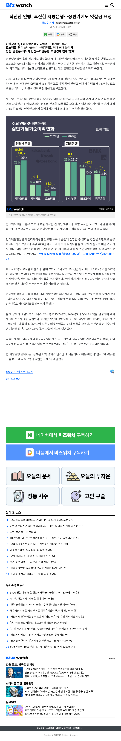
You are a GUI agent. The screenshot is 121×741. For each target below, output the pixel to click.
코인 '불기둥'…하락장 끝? (23, 532)
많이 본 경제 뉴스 (15, 585)
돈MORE (11, 702)
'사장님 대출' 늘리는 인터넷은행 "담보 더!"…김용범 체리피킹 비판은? (47, 616)
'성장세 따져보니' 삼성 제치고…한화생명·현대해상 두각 (40, 634)
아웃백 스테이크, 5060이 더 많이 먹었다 (31, 550)
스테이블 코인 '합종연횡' (20, 683)
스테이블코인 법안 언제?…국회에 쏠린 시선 (46, 688)
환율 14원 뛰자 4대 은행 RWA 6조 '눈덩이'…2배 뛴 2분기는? (55, 672)
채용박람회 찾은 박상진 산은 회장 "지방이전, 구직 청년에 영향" (43, 610)
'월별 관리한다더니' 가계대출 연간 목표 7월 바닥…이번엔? (41, 640)
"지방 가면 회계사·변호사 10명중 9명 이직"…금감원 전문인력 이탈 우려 (48, 628)
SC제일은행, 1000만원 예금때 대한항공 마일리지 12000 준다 (42, 646)
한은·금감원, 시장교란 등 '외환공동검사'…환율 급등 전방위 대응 (57, 676)
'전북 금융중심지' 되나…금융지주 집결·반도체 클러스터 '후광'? (44, 604)
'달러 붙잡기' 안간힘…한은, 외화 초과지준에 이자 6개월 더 (54, 669)
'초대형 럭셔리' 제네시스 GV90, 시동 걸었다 (33, 574)
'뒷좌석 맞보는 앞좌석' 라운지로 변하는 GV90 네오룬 (38, 568)
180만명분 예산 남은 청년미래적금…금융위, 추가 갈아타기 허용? (44, 538)
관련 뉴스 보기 (13, 378)
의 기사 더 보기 (19, 371)
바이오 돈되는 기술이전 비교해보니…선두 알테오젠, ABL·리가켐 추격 (47, 526)
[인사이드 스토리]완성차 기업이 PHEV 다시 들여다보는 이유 (42, 520)
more (112, 658)
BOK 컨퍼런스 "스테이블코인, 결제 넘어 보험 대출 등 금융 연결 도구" (59, 691)
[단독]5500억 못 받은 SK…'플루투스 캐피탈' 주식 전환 (39, 544)
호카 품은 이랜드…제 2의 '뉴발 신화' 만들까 (33, 562)
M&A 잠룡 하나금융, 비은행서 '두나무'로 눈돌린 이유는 (52, 695)
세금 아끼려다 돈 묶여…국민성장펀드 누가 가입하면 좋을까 (54, 710)
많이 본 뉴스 (13, 512)
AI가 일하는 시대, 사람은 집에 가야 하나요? (33, 598)
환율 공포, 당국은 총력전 (20, 664)
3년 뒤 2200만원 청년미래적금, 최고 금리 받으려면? (50, 706)
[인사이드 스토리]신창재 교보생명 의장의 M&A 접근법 (38, 622)
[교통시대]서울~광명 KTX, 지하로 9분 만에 (32, 556)
